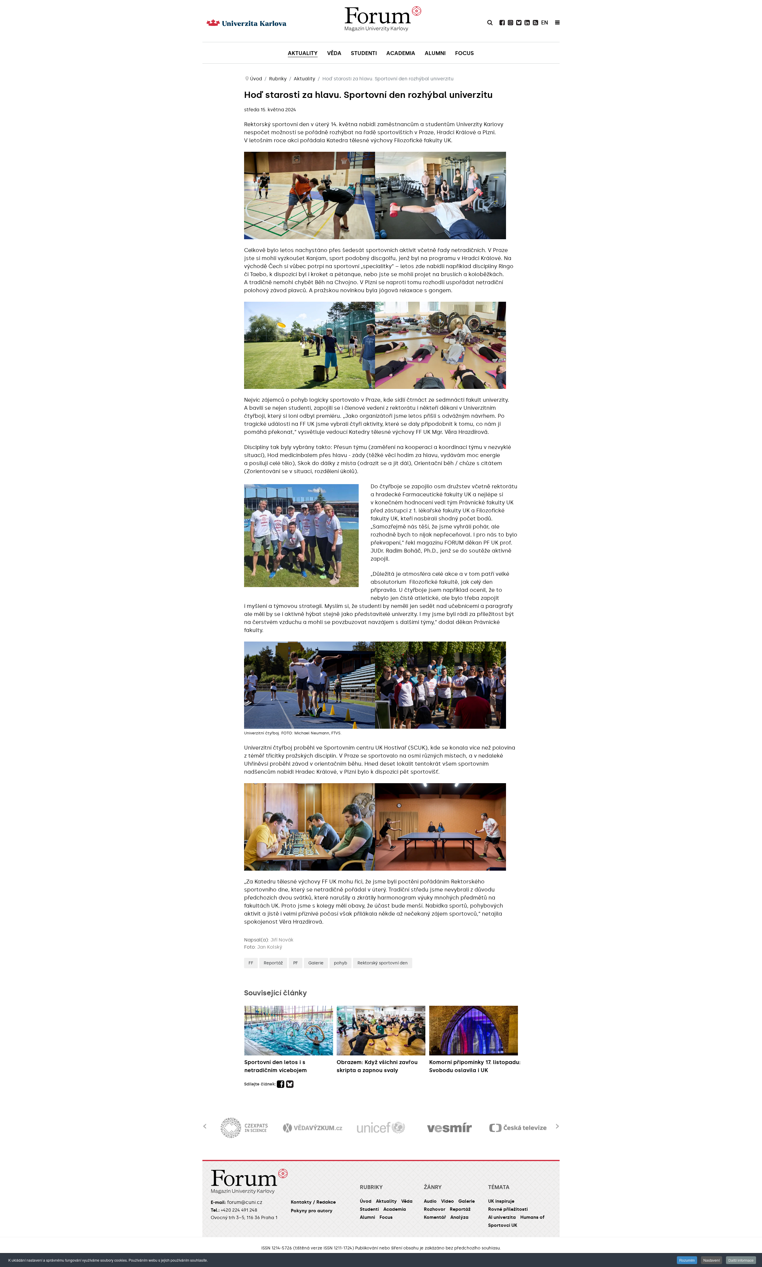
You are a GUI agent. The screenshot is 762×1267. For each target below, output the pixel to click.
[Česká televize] (449, 1128)
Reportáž (273, 963)
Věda (407, 1201)
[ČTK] (518, 1128)
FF (251, 963)
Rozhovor (434, 1209)
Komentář (435, 1217)
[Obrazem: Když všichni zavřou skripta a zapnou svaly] (382, 1030)
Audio (430, 1201)
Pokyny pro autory (311, 1210)
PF (295, 963)
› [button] (557, 1122)
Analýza (459, 1217)
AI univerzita (502, 1217)
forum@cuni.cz (244, 1202)
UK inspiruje (501, 1201)
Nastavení (711, 1260)
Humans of (532, 1217)
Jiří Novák (282, 940)
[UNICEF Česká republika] (312, 1128)
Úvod (365, 1201)
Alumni (367, 1217)
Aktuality (386, 1201)
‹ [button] (204, 1122)
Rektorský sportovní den (382, 963)
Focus (386, 1217)
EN (544, 22)
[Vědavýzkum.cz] (244, 1128)
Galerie (316, 963)
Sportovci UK (502, 1225)
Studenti (369, 1209)
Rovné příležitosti (508, 1209)
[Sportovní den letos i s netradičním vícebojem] (289, 1030)
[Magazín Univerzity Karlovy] (382, 20)
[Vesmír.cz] (381, 1128)
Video (447, 1201)
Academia (394, 1209)
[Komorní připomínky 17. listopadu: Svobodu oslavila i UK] (474, 1030)
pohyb (340, 963)
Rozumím (687, 1260)
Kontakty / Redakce (313, 1202)
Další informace (741, 1260)
